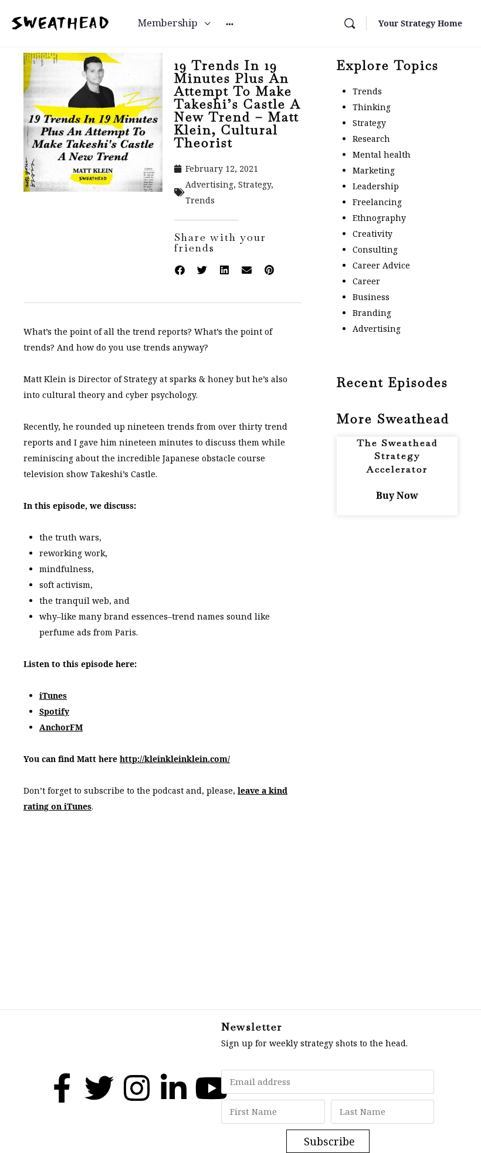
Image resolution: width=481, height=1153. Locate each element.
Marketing (374, 170)
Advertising (209, 184)
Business (371, 296)
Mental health (382, 154)
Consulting (375, 249)
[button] (179, 270)
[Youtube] (211, 1088)
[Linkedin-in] (173, 1088)
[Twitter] (99, 1088)
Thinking (372, 107)
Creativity (372, 233)
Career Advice (381, 265)
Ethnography (379, 217)
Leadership (376, 186)
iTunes (53, 695)
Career (366, 281)
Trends (200, 200)
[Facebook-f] (61, 1088)
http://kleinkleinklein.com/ (175, 758)
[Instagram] (136, 1088)
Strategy (254, 184)
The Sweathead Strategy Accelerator (397, 456)
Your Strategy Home (420, 23)
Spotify (54, 711)
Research (371, 138)
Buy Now (397, 495)
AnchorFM (61, 727)
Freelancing (377, 202)
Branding (372, 312)
